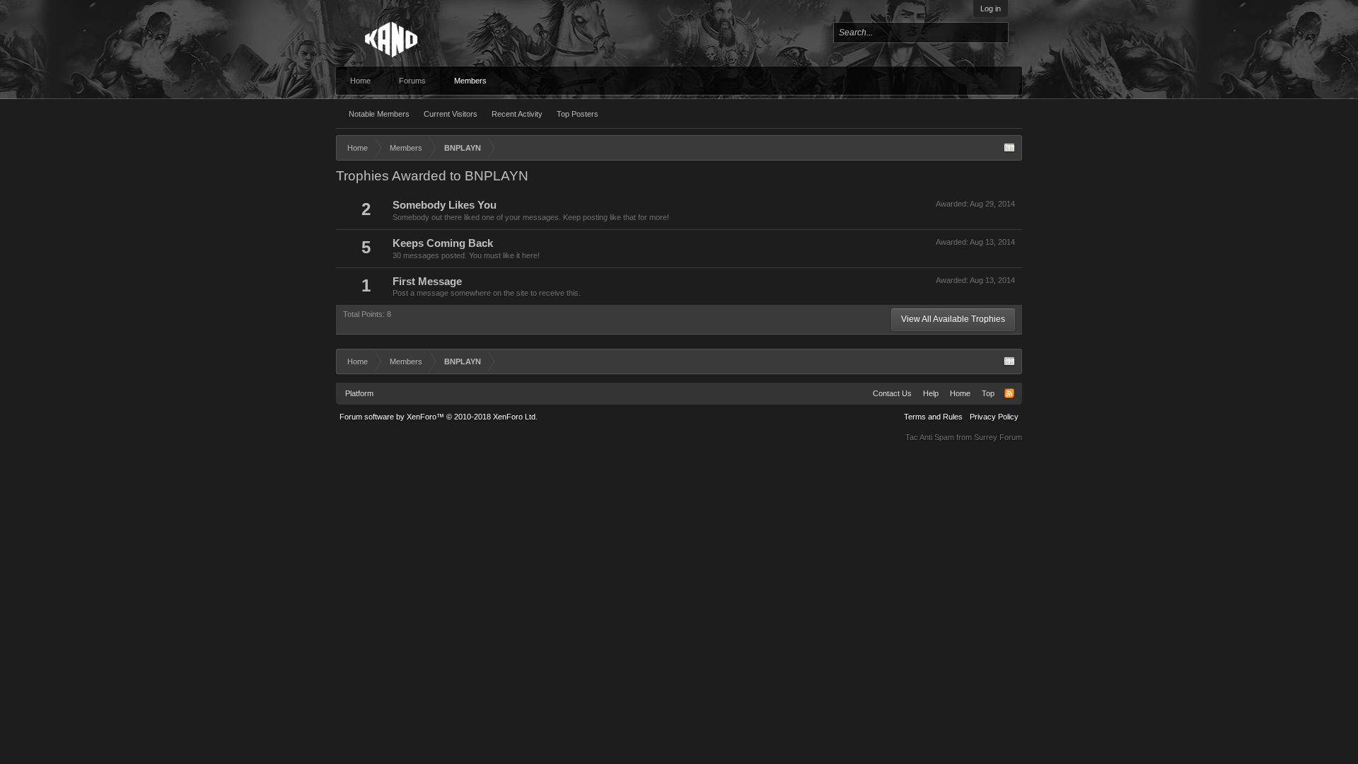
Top (988, 393)
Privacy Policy (994, 416)
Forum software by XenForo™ (439, 416)
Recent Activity (517, 114)
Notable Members (379, 114)
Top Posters (577, 114)
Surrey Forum (998, 437)
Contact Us (892, 393)
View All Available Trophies (953, 319)
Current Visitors (450, 114)
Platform (359, 393)
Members (470, 80)
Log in (990, 8)
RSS (1009, 393)
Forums (412, 80)
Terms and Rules (933, 416)
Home (360, 80)
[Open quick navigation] (1009, 148)
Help (931, 393)
